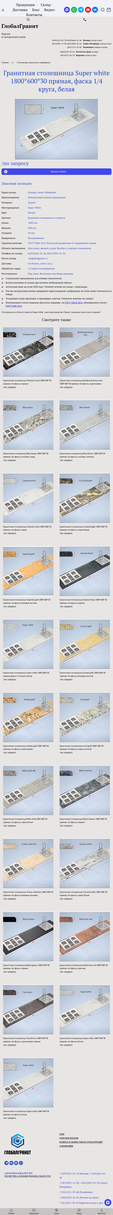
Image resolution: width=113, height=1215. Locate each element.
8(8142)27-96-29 (67, 55)
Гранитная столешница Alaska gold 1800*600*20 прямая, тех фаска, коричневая (26, 747)
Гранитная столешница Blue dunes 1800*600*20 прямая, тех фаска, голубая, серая (25, 455)
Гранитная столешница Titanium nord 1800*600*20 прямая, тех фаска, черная (27, 382)
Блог (62, 1134)
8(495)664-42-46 (74, 40)
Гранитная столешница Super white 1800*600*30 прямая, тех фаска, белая (26, 1113)
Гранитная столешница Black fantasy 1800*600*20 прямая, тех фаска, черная (83, 820)
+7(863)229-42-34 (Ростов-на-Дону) (79, 1197)
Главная (5, 62)
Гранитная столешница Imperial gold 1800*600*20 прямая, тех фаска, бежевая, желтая (26, 601)
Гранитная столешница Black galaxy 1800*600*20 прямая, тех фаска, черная (26, 967)
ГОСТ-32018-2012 (74, 302)
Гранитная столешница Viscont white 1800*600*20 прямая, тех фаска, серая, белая (83, 894)
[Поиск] (102, 10)
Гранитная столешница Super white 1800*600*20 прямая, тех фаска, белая (82, 1040)
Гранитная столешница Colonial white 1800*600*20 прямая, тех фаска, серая (27, 528)
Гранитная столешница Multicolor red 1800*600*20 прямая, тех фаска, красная (84, 967)
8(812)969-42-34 (74, 43)
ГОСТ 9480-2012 (14, 305)
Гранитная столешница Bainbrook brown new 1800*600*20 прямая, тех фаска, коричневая (81, 382)
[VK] (95, 10)
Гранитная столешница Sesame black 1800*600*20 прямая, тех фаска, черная (83, 601)
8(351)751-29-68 (74, 47)
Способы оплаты (68, 1138)
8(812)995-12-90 (59, 43)
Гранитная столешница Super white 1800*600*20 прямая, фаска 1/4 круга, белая (26, 674)
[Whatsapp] (74, 10)
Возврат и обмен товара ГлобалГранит (81, 1142)
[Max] (67, 10)
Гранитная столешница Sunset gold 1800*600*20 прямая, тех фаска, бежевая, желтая (82, 674)
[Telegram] (81, 10)
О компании (66, 1146)
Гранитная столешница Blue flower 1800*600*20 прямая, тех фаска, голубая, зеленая (82, 455)
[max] (107, 1202)
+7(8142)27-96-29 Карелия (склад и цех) (81, 1202)
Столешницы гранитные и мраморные (33, 62)
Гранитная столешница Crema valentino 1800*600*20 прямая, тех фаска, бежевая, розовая (28, 894)
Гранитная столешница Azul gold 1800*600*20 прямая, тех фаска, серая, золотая (81, 747)
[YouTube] (88, 10)
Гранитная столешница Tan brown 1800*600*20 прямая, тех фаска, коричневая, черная (25, 1040)
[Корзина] (109, 9)
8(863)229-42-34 (67, 51)
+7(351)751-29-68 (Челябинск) (76, 1192)
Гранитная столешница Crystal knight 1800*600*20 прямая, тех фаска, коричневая (83, 528)
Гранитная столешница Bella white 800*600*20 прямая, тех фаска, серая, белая (25, 820)
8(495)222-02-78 (59, 40)
